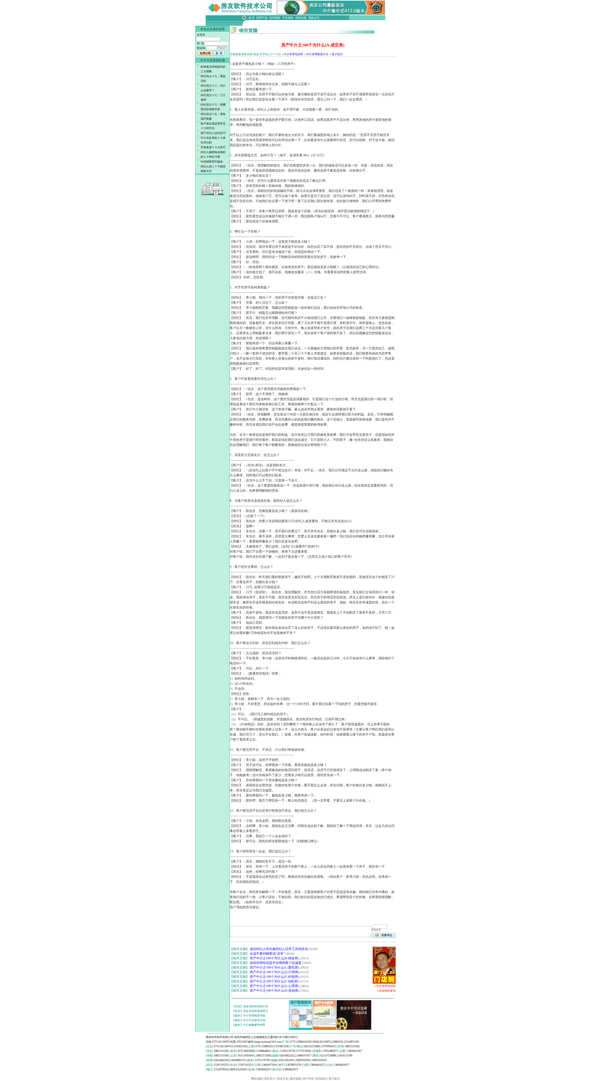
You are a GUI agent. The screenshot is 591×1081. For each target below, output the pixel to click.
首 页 (251, 17)
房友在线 (300, 17)
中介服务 (287, 17)
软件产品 (262, 17)
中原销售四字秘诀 (212, 161)
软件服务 (274, 17)
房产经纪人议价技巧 (213, 133)
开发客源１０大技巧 (213, 147)
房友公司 (313, 17)
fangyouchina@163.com (267, 1041)
